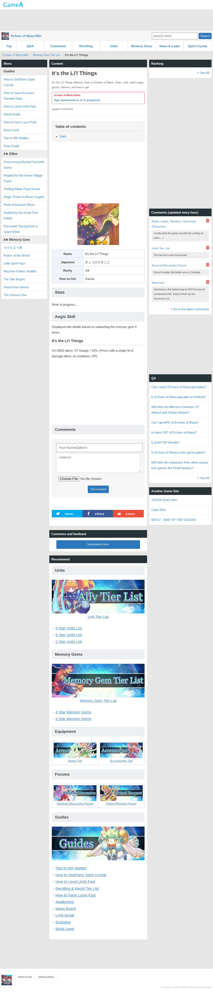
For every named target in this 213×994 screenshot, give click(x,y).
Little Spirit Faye (14, 263)
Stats (62, 136)
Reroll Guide (12, 114)
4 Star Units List (69, 628)
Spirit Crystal (197, 46)
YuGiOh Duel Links (164, 500)
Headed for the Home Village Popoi (23, 178)
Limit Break (65, 915)
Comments (58, 46)
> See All (203, 72)
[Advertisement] (106, 19)
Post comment (98, 489)
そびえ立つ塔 (13, 247)
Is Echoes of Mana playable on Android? (178, 397)
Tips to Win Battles (71, 868)
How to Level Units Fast (75, 882)
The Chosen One (15, 295)
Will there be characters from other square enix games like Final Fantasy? (179, 465)
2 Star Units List (69, 642)
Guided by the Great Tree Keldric (21, 215)
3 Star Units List (69, 635)
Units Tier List (161, 248)
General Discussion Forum (169, 265)
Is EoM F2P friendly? (165, 442)
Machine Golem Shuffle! (20, 271)
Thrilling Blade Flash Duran (22, 189)
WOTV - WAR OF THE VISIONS (173, 520)
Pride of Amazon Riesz (19, 204)
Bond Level (65, 929)
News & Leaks (169, 46)
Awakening (65, 902)
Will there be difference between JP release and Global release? (175, 409)
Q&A (30, 46)
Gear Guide (11, 146)
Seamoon (158, 282)
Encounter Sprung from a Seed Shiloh (21, 229)
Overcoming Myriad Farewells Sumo (24, 164)
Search (205, 36)
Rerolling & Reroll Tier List (77, 888)
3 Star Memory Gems (73, 719)
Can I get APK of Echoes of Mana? (174, 422)
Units (114, 46)
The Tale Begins (14, 279)
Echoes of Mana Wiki (26, 36)
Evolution (63, 922)
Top (9, 46)
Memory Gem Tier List (46, 55)
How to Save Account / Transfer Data (19, 95)
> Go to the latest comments (189, 309)
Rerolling (86, 46)
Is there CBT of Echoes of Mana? (174, 432)
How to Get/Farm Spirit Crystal (81, 875)
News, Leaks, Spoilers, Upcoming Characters (174, 224)
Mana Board (66, 909)
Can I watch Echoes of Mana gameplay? (178, 387)
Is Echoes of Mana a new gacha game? (178, 452)
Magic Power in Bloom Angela (24, 197)
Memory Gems (141, 46)
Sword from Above (16, 287)
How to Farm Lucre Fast (76, 895)
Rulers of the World (17, 255)
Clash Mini (158, 510)
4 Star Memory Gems (73, 712)
